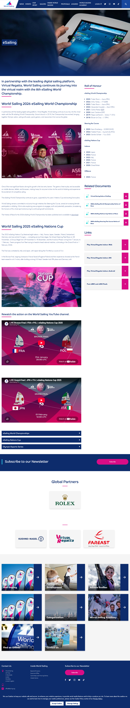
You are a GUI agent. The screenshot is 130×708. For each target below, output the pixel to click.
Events (28, 4)
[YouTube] (114, 4)
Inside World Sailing (52, 4)
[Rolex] (65, 500)
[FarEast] (99, 539)
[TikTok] (118, 4)
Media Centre (34, 678)
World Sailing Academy (85, 4)
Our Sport (34, 4)
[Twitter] (105, 4)
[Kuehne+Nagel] (31, 539)
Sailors (43, 4)
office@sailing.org (10, 688)
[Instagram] (109, 4)
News (22, 4)
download (74, 214)
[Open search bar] (126, 4)
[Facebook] (65, 680)
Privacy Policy (97, 699)
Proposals (65, 4)
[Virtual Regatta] (65, 539)
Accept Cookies (57, 703)
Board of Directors (35, 671)
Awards (74, 4)
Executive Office (34, 673)
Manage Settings (72, 703)
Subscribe (112, 462)
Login (97, 4)
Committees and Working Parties (39, 676)
